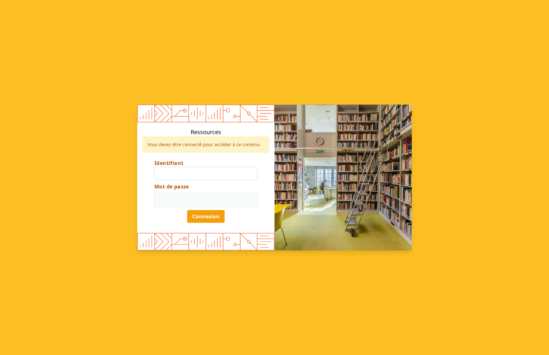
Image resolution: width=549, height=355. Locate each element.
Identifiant (168, 163)
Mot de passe (171, 186)
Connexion (206, 216)
